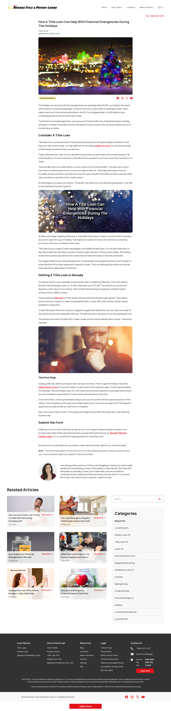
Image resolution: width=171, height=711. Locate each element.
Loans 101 (119, 549)
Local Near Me (121, 619)
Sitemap (83, 663)
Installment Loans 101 (124, 570)
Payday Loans (22, 651)
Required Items (53, 651)
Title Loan (53, 655)
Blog (82, 648)
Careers (83, 659)
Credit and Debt (122, 591)
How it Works (52, 648)
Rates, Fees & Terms (109, 655)
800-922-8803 (107, 670)
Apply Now (145, 671)
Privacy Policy (106, 651)
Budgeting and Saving (125, 563)
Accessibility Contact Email (112, 666)
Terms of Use (106, 648)
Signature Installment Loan (60, 663)
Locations (84, 651)
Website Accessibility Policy (112, 663)
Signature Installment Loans (28, 655)
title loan (58, 298)
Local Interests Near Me (126, 612)
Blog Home (120, 521)
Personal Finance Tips (125, 556)
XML (81, 666)
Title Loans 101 (121, 542)
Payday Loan (54, 659)
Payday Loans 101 (122, 535)
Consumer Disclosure (110, 659)
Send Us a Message (144, 654)
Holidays (118, 605)
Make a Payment (87, 655)
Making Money (121, 584)
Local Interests (122, 528)
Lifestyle (119, 577)
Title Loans (21, 648)
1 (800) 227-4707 (156, 16)
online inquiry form (47, 387)
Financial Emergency (47, 98)
